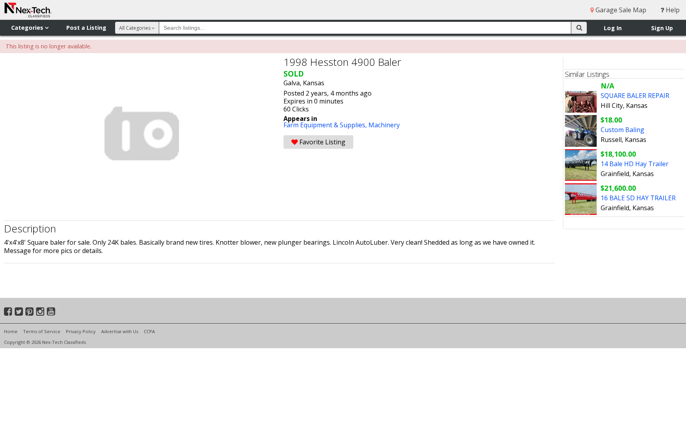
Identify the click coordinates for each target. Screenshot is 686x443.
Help (672, 10)
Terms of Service (41, 331)
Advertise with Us (119, 331)
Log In (613, 28)
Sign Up (662, 28)
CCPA (149, 331)
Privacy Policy (81, 331)
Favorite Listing (321, 142)
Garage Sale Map (620, 10)
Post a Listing (86, 27)
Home (10, 331)
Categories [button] (28, 27)
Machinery (384, 125)
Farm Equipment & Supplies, (325, 125)
